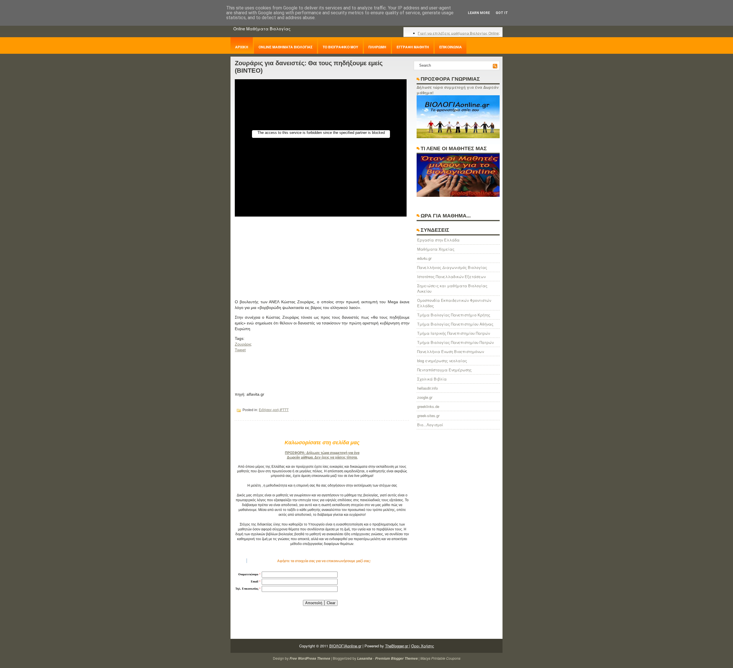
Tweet (240, 350)
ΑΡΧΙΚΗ (241, 46)
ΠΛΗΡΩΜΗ (377, 46)
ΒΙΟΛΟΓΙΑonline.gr (345, 646)
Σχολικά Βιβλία (432, 379)
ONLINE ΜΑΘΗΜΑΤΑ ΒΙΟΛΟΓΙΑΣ (285, 46)
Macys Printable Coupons (440, 658)
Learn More (479, 13)
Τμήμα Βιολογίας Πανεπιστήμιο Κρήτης (453, 315)
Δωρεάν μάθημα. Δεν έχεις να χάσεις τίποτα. (322, 457)
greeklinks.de (428, 406)
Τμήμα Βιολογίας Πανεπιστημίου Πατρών (455, 342)
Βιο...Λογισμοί (430, 424)
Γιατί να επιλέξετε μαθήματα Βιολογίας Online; (459, 33)
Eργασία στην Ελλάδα (438, 240)
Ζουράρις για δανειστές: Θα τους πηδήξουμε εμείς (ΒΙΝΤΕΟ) (309, 67)
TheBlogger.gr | (397, 646)
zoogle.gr (424, 397)
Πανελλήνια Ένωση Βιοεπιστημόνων (450, 351)
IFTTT (284, 410)
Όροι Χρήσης (422, 646)
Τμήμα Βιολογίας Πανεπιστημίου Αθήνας (455, 324)
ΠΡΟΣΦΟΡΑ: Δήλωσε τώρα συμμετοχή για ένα (322, 453)
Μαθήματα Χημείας (435, 249)
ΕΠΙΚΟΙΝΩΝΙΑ (450, 46)
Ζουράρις (243, 344)
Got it (502, 13)
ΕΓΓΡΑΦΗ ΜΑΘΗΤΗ (413, 46)
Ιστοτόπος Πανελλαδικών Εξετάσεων (451, 276)
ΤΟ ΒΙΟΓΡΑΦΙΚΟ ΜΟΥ (340, 46)
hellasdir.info (427, 388)
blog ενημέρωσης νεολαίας (442, 360)
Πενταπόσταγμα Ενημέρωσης (444, 369)
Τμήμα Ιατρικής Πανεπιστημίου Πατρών (453, 333)
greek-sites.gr (428, 415)
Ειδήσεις (265, 410)
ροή (276, 410)
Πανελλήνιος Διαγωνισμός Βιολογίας (452, 267)
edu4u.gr (424, 258)
